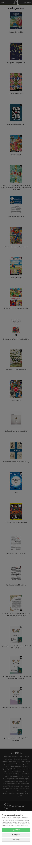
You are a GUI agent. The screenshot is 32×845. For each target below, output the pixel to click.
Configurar (16, 835)
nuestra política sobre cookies (9, 822)
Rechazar (16, 840)
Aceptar (17, 830)
